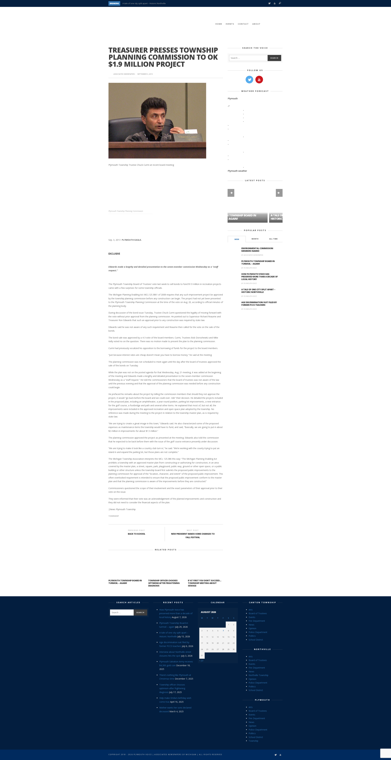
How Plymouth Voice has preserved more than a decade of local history (259, 277)
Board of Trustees (258, 613)
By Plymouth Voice (249, 268)
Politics (252, 635)
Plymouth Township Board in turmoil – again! (125, 581)
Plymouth (262, 699)
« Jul (201, 660)
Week (236, 239)
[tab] (237, 239)
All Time (273, 239)
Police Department (258, 632)
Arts (251, 609)
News (251, 624)
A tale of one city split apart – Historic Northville (144, 3)
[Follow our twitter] (249, 79)
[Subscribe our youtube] (259, 79)
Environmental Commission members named (257, 249)
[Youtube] (274, 3)
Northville (262, 649)
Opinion (252, 628)
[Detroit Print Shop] (255, 327)
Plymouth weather (237, 170)
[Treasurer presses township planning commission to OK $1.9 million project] (157, 120)
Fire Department (257, 620)
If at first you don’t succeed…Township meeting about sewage (204, 583)
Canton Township (262, 602)
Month (255, 239)
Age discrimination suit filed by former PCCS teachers (259, 303)
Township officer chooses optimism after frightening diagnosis (164, 583)
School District (256, 639)
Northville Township (258, 675)
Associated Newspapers (124, 74)
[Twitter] (269, 3)
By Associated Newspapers (252, 255)
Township (113, 516)
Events (252, 617)
